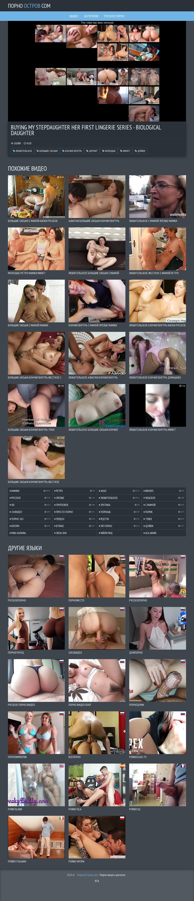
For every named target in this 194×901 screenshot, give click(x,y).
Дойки (141, 151)
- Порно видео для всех (101, 875)
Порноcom (29, 5)
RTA (97, 881)
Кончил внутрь (73, 151)
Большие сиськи (48, 151)
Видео (74, 16)
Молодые (110, 151)
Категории (91, 16)
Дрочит (93, 151)
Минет (126, 151)
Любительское (23, 151)
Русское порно (114, 16)
